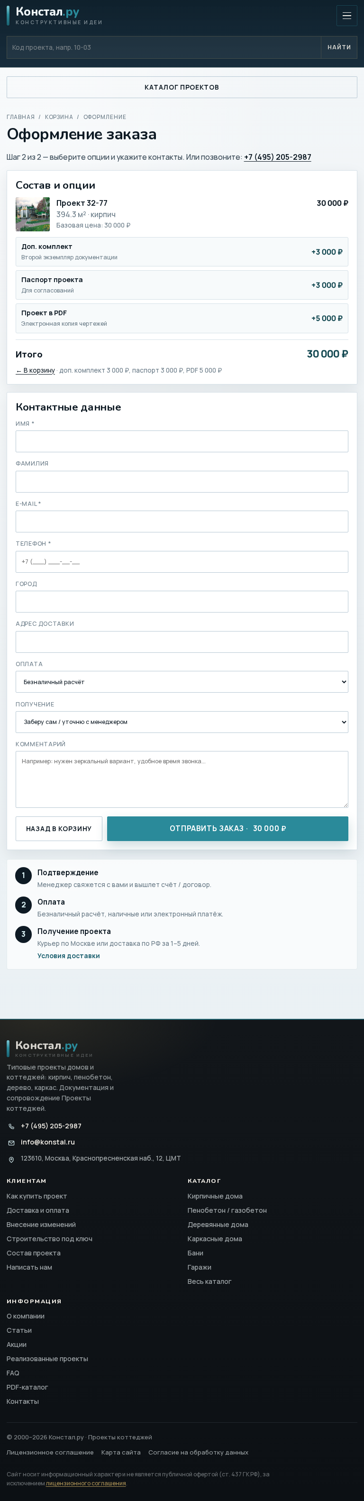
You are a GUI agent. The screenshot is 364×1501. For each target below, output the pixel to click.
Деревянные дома (218, 1224)
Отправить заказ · (228, 828)
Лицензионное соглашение (50, 1452)
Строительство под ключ (49, 1238)
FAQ (13, 1372)
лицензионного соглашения (86, 1483)
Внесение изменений (41, 1224)
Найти (339, 47)
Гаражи (199, 1267)
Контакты (23, 1401)
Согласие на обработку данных (198, 1452)
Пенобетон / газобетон (227, 1210)
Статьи (19, 1330)
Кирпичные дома (215, 1195)
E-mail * (29, 504)
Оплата (29, 664)
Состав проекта (34, 1252)
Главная (21, 117)
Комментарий (41, 744)
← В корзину (35, 370)
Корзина (59, 117)
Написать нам (29, 1267)
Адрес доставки (45, 624)
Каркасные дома (215, 1238)
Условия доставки (68, 955)
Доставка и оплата (38, 1210)
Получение (35, 704)
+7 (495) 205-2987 (51, 1125)
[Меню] (347, 15)
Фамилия (32, 463)
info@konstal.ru (48, 1141)
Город (26, 584)
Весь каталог (210, 1281)
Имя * (25, 424)
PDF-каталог (27, 1386)
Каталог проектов (182, 87)
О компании (26, 1315)
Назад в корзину (59, 828)
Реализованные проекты (47, 1358)
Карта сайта (121, 1452)
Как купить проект (37, 1195)
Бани (195, 1252)
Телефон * (34, 544)
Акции (17, 1344)
